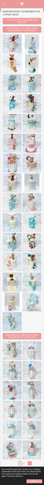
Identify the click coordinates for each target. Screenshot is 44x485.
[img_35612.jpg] (32, 183)
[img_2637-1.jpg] (32, 410)
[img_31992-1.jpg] (12, 370)
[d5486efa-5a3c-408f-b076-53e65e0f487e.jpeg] (12, 183)
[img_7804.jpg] (32, 44)
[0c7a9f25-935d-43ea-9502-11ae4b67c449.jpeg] (12, 450)
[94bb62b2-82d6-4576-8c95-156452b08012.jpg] (12, 123)
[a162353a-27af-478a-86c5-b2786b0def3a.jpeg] (32, 103)
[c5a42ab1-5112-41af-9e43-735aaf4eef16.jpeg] (32, 390)
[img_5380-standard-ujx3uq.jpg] (12, 302)
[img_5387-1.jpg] (12, 430)
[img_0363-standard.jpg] (12, 262)
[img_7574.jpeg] (12, 242)
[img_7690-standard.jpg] (32, 302)
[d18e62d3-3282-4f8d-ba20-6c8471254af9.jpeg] (32, 430)
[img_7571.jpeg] (32, 222)
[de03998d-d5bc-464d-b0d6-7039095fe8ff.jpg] (32, 84)
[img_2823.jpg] (12, 143)
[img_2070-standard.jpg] (32, 282)
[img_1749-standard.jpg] (12, 351)
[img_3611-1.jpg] (32, 351)
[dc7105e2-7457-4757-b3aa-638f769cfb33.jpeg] (32, 123)
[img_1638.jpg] (12, 163)
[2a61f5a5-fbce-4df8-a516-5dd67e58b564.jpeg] (32, 203)
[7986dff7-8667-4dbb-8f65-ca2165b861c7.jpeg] (12, 103)
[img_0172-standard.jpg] (12, 282)
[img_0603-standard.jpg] (32, 262)
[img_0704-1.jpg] (32, 370)
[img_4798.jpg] (32, 143)
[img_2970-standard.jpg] (32, 450)
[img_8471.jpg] (12, 64)
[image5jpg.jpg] (32, 64)
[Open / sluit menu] (4, 4)
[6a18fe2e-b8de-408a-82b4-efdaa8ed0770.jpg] (32, 163)
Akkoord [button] (34, 481)
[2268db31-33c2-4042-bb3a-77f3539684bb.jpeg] (12, 84)
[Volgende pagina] (30, 463)
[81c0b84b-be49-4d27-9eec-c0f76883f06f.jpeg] (12, 222)
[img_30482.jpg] (12, 44)
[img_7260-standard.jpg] (12, 322)
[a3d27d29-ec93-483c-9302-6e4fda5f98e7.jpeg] (12, 410)
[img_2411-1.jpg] (12, 390)
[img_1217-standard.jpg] (32, 242)
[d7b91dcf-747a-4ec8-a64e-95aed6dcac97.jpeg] (12, 203)
